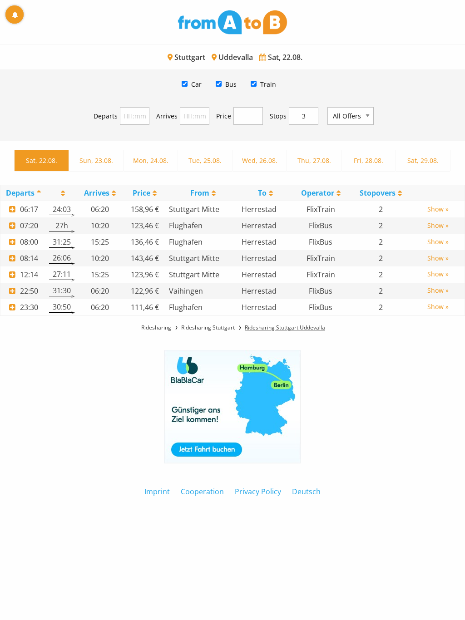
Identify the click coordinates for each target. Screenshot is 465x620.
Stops (278, 116)
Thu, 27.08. (314, 160)
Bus (231, 84)
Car (196, 84)
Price (223, 116)
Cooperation (202, 492)
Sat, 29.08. (423, 160)
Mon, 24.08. (150, 160)
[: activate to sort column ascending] (62, 193)
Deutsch (306, 492)
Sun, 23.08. (96, 160)
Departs (106, 116)
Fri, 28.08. (368, 160)
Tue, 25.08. (205, 160)
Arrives (167, 116)
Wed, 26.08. (259, 160)
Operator (317, 193)
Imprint (157, 492)
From (199, 193)
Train (268, 84)
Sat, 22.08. (41, 160)
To (262, 193)
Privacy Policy (258, 492)
